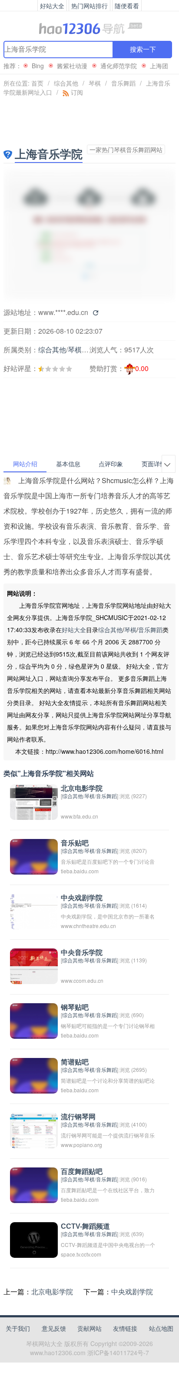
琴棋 (95, 83)
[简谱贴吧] (34, 1075)
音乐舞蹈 (123, 83)
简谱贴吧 (75, 1062)
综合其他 (66, 83)
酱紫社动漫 (72, 65)
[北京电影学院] (34, 801)
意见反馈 (54, 1328)
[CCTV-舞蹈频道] (34, 1239)
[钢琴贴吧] (34, 1020)
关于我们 (18, 1328)
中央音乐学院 (82, 952)
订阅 (76, 92)
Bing (38, 65)
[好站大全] (89, 28)
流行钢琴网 (78, 1117)
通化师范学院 (118, 65)
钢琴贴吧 (75, 1007)
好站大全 (74, 629)
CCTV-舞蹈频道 (85, 1226)
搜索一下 (143, 49)
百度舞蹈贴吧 (82, 1171)
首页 (37, 83)
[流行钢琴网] (34, 1129)
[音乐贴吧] (34, 856)
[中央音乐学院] (34, 965)
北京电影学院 (82, 788)
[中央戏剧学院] (34, 910)
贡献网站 (89, 1328)
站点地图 (161, 1328)
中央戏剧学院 (82, 898)
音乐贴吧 (75, 843)
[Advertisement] (50, 394)
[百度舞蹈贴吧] (34, 1184)
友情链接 (125, 1328)
